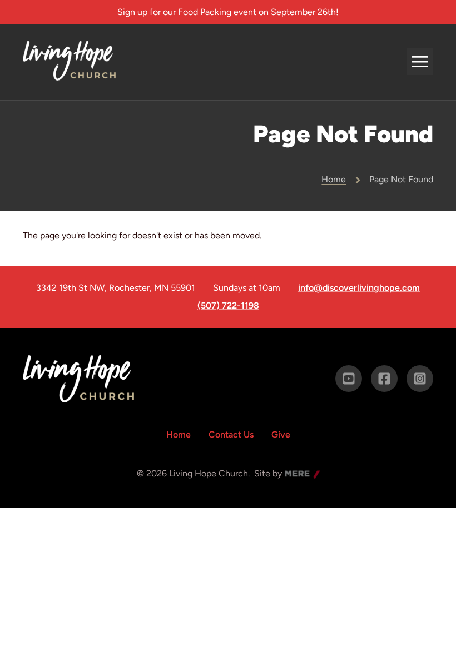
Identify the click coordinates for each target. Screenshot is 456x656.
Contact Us (231, 434)
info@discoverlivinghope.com (359, 288)
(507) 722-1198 (228, 305)
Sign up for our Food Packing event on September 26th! (228, 12)
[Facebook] (384, 378)
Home (333, 179)
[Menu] (420, 61)
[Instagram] (420, 378)
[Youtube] (348, 378)
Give (280, 434)
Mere (295, 474)
